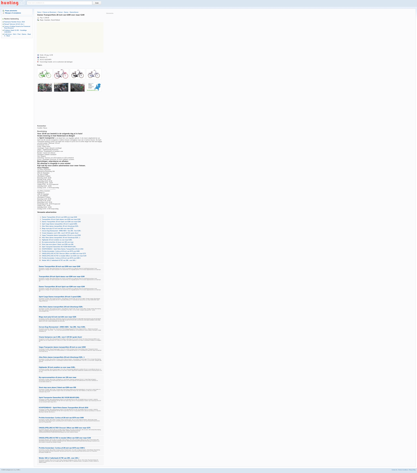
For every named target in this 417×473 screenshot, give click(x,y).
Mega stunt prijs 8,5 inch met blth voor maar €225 (57, 228)
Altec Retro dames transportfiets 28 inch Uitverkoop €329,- (60, 226)
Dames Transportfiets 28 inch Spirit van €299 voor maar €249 (61, 221)
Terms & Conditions (403, 469)
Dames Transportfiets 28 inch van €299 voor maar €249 (59, 217)
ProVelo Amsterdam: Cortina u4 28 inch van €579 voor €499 (60, 251)
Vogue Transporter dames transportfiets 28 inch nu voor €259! (61, 235)
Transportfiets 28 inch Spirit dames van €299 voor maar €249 (61, 219)
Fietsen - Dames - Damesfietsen (68, 12)
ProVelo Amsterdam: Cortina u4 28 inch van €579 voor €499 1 (61, 258)
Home (39, 12)
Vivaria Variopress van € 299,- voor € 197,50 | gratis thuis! (60, 233)
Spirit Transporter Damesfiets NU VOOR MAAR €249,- (59, 247)
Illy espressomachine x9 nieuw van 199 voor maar (57, 242)
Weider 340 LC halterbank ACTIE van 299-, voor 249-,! (59, 260)
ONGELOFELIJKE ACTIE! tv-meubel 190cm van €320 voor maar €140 (64, 256)
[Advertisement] (70, 37)
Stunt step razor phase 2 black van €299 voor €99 (57, 244)
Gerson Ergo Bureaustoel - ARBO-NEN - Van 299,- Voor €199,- (61, 231)
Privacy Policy (412, 469)
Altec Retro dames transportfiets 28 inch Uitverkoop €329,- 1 (61, 237)
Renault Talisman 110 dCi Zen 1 (14, 24)
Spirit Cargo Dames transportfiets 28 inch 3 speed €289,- (60, 224)
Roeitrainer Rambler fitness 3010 (14, 22)
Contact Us (394, 469)
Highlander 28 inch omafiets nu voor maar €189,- (57, 240)
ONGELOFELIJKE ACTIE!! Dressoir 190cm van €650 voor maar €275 (64, 253)
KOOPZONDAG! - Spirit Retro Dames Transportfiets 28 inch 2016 (62, 249)
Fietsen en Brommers (49, 12)
